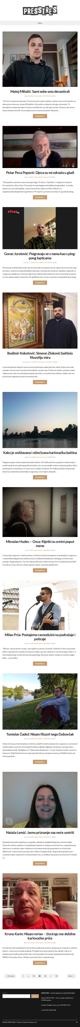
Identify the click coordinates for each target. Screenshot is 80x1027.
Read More (40, 116)
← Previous (10, 976)
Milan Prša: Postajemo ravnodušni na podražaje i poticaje (40, 637)
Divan (46, 177)
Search (4, 993)
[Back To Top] (77, 1022)
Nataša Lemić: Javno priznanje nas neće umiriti (40, 832)
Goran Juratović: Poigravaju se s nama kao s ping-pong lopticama (40, 256)
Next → (71, 976)
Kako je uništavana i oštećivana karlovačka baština (40, 452)
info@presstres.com (53, 1005)
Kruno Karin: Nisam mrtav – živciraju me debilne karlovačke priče (40, 936)
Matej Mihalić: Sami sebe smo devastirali (40, 91)
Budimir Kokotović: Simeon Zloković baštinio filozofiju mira (40, 355)
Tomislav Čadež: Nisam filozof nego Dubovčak (40, 734)
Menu (40, 23)
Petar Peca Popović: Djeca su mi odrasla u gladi (40, 172)
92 (57, 976)
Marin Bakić (38, 96)
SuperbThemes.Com (30, 1022)
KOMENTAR (51, 457)
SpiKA (53, 96)
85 (46, 976)
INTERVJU (47, 96)
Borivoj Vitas (41, 457)
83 (34, 976)
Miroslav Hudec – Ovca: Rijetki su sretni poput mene (40, 543)
